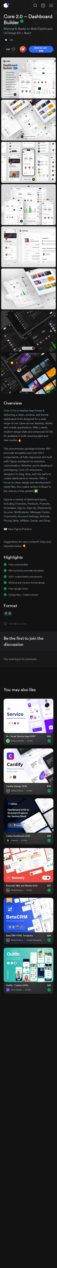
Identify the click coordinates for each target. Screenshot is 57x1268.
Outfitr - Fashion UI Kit (17, 985)
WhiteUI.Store (17, 791)
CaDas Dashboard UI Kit (18, 835)
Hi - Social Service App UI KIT (21, 736)
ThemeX (14, 840)
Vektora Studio (17, 741)
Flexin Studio (16, 990)
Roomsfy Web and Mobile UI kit (22, 885)
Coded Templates (34, 940)
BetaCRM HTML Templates (19, 935)
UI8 (11, 40)
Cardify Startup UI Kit (16, 786)
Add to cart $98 (41, 49)
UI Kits (30, 741)
